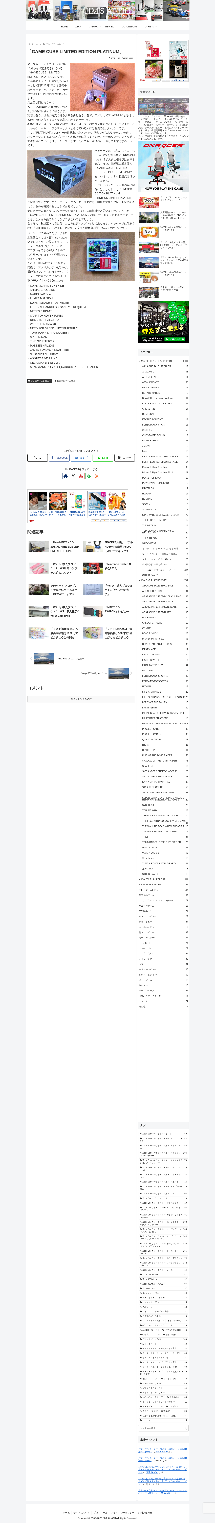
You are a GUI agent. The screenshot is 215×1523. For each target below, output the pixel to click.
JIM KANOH (162, 1451)
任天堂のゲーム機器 (66, 381)
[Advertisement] (81, 419)
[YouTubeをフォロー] (81, 476)
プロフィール (100, 1512)
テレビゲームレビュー (41, 381)
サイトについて (81, 1512)
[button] (124, 458)
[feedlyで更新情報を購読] (88, 476)
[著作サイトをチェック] (65, 476)
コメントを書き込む (81, 699)
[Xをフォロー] (73, 476)
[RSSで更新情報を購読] (96, 476)
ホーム (66, 1512)
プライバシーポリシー (123, 1512)
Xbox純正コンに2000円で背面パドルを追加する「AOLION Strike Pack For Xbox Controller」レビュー (162, 1469)
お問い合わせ (145, 1512)
